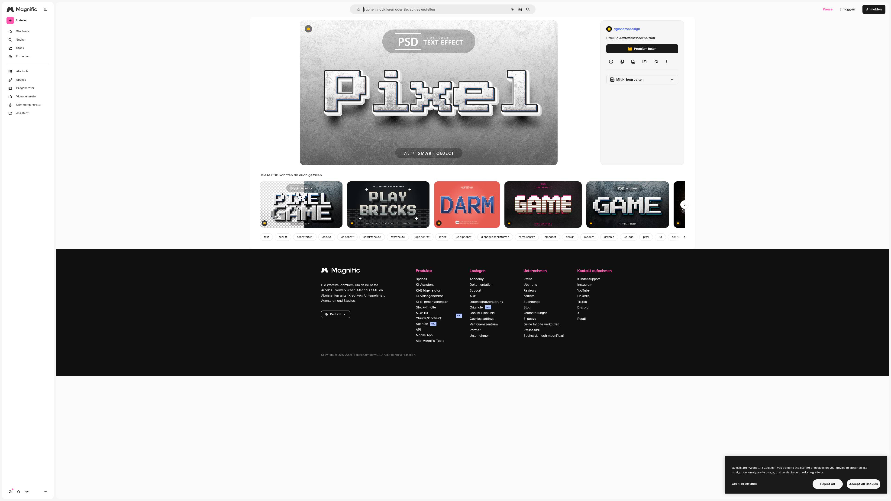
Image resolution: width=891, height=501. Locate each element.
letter (442, 237)
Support (475, 290)
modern (589, 237)
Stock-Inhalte (426, 307)
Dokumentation (481, 285)
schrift (283, 237)
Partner (475, 330)
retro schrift (527, 237)
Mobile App (424, 335)
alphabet (550, 237)
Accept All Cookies (863, 484)
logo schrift (422, 237)
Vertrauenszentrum (484, 324)
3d (660, 237)
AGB (473, 296)
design (570, 237)
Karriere (529, 296)
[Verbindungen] (10, 491)
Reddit (582, 319)
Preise (828, 9)
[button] (335, 314)
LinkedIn (583, 296)
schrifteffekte (372, 237)
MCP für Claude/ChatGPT (438, 315)
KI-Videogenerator (429, 296)
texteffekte (398, 237)
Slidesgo (529, 319)
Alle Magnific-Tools (430, 341)
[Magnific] (340, 271)
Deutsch (335, 314)
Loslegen (477, 270)
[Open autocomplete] (356, 9)
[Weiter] (684, 204)
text (266, 237)
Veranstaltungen (535, 313)
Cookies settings (482, 319)
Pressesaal (531, 330)
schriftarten (305, 237)
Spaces (421, 279)
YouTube (583, 290)
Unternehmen (480, 336)
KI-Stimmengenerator (432, 302)
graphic (609, 237)
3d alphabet (463, 237)
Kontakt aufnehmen (594, 270)
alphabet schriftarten (495, 237)
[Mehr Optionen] (666, 61)
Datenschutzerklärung (486, 302)
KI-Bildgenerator (428, 290)
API (418, 330)
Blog (526, 307)
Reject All (827, 484)
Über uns (530, 285)
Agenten (426, 324)
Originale (480, 307)
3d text (326, 237)
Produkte (424, 270)
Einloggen (847, 9)
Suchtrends (531, 302)
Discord (582, 307)
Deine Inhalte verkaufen (541, 324)
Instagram (584, 285)
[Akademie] (18, 491)
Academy (477, 279)
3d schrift (347, 237)
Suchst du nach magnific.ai (543, 336)
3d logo (628, 237)
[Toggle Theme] (27, 491)
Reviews (529, 290)
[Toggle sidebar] (45, 9)
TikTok (582, 302)
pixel (646, 237)
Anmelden (874, 9)
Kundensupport (588, 279)
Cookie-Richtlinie (482, 313)
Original (329, 29)
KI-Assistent (425, 285)
